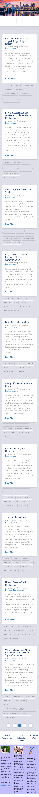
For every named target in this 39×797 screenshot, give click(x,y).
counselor (7, 238)
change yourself (9, 235)
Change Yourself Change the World (18, 190)
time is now (13, 570)
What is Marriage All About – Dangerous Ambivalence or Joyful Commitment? (18, 653)
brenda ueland (8, 298)
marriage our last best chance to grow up (17, 713)
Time (5, 570)
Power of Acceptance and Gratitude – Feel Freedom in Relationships (18, 115)
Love (5, 634)
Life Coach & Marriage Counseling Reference (5, 785)
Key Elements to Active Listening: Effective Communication (16, 257)
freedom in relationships (11, 166)
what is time (23, 570)
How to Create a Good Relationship (15, 583)
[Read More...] (34, 792)
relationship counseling (11, 173)
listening (23, 302)
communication (8, 89)
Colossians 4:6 (28, 85)
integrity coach (8, 497)
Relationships (11, 49)
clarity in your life (22, 425)
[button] (19, 21)
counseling (19, 89)
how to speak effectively (11, 93)
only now (6, 566)
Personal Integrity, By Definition (15, 449)
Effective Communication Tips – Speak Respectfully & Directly (19, 41)
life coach (25, 93)
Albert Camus (8, 490)
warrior (17, 242)
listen (15, 302)
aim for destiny (8, 363)
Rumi (5, 436)
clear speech (8, 85)
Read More (10, 78)
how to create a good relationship (14, 630)
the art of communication (11, 101)
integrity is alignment (23, 497)
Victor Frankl (20, 371)
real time (15, 566)
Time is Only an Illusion (16, 517)
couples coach (18, 162)
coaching (18, 85)
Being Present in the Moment (18, 322)
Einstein (25, 558)
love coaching (14, 634)
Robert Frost (8, 242)
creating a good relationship (24, 626)
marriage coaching (19, 700)
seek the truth (8, 371)
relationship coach (25, 97)
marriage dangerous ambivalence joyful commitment (19, 709)
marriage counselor (10, 97)
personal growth (28, 238)
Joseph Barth (30, 696)
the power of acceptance (11, 177)
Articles (9, 590)
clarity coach (8, 425)
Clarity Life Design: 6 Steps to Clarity (18, 384)
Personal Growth (12, 197)
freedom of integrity (20, 494)
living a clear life (9, 432)
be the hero (7, 231)
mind (30, 562)
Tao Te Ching (22, 505)
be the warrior (18, 231)
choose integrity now (21, 490)
